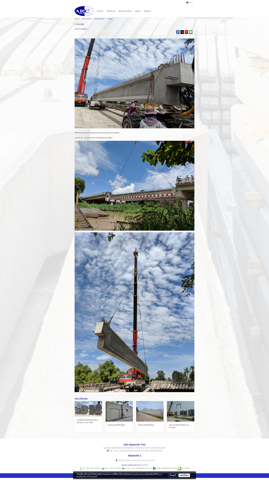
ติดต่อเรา (147, 11)
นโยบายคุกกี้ (93, 476)
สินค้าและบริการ (125, 11)
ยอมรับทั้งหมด (184, 475)
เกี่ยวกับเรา (111, 11)
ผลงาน (138, 11)
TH (189, 2)
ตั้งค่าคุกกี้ (173, 475)
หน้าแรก (100, 11)
